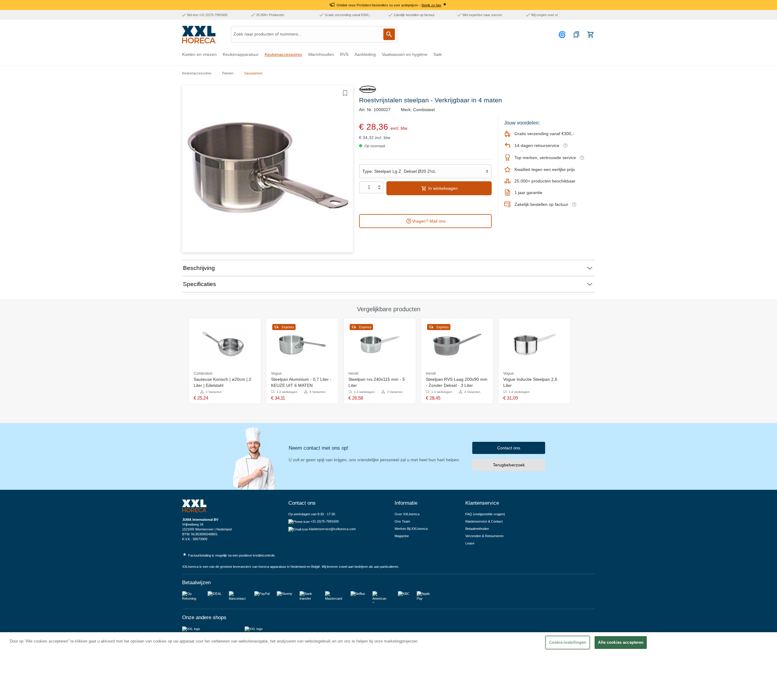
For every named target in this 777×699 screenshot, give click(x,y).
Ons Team (402, 521)
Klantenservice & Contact (484, 521)
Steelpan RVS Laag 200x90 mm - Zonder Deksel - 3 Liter (456, 382)
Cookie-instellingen (567, 642)
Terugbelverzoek (509, 464)
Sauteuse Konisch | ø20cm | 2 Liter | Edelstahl (222, 382)
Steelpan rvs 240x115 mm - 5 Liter (376, 382)
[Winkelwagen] (590, 35)
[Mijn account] (563, 35)
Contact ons (508, 447)
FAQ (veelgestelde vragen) (485, 514)
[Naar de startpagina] (198, 34)
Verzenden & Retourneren (484, 536)
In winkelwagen (442, 188)
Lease (469, 543)
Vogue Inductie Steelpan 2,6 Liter (530, 382)
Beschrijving (199, 268)
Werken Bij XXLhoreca (411, 528)
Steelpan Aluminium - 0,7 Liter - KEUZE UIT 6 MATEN (301, 382)
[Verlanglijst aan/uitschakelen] (345, 93)
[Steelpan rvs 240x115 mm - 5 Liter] (379, 344)
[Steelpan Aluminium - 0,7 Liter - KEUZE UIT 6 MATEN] (302, 344)
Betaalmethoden (477, 528)
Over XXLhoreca (407, 514)
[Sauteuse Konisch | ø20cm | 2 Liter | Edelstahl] (225, 344)
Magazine (402, 536)
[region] (388, 665)
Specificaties (199, 284)
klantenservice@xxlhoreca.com (332, 529)
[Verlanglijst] (576, 35)
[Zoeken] (389, 34)
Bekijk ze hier (431, 5)
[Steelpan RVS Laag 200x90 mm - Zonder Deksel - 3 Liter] (457, 344)
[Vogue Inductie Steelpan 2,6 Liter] (534, 344)
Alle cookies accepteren (620, 642)
